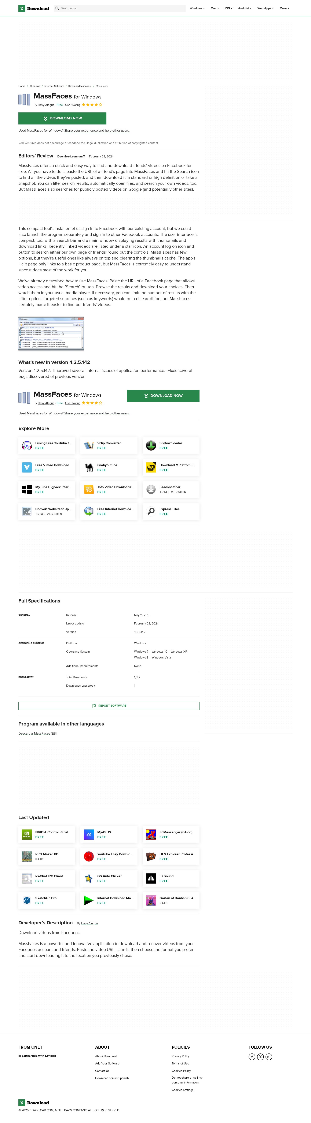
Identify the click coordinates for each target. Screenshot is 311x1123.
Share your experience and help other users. (97, 130)
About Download (106, 1056)
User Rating (73, 105)
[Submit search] (57, 8)
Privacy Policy (181, 1056)
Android (243, 8)
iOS (227, 8)
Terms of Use (180, 1063)
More (283, 8)
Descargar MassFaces (34, 733)
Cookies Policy (181, 1071)
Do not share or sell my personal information (187, 1080)
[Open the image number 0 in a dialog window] (51, 333)
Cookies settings (183, 1090)
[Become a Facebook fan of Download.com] (252, 1056)
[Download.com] (33, 8)
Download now (66, 118)
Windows (196, 8)
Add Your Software (107, 1063)
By (44, 105)
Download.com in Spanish (112, 1078)
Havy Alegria (89, 923)
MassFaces (68, 96)
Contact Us (102, 1071)
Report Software (112, 706)
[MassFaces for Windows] (24, 99)
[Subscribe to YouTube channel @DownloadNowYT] (269, 1056)
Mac (213, 8)
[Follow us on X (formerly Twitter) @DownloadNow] (260, 1056)
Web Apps (264, 8)
